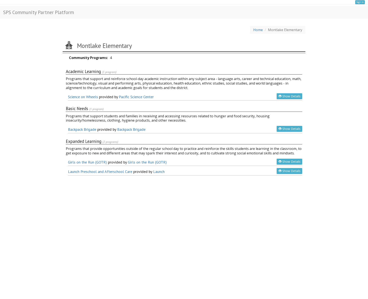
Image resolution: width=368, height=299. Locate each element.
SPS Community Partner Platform (38, 12)
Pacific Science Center (136, 96)
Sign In (360, 2)
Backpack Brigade (82, 129)
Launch (159, 171)
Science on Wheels (83, 96)
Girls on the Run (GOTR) (87, 162)
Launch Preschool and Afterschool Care (100, 171)
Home (258, 29)
